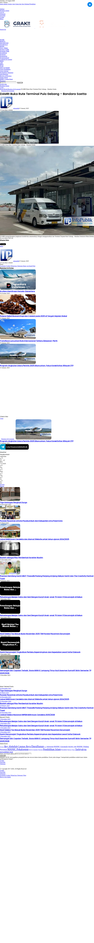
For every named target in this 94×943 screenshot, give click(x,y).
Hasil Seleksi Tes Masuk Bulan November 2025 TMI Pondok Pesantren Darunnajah (35, 634)
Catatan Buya (24, 746)
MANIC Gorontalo (61, 747)
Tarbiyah (79, 749)
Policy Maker (4, 48)
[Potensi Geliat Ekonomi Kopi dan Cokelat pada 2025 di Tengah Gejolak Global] (18, 314)
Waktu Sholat (4, 77)
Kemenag (3, 54)
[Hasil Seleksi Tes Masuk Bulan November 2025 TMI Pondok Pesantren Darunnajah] (10, 631)
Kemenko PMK (4, 51)
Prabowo (69, 749)
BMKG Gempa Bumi (6, 79)
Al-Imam (2, 746)
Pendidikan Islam (52, 749)
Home (2, 39)
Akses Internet (4, 71)
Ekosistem (4, 43)
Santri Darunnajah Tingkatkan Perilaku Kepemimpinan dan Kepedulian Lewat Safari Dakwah (40, 652)
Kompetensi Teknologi (6, 72)
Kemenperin (3, 56)
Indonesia (50, 747)
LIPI (1, 63)
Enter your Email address (7, 754)
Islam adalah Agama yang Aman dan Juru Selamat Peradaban (18, 4)
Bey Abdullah (11, 746)
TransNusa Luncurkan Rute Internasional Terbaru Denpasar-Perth (28, 341)
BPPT (2, 64)
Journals (4, 44)
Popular (2, 484)
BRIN (2, 61)
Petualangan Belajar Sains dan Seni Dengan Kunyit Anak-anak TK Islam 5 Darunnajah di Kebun (41, 597)
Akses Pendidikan (5, 69)
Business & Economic (14, 89)
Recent (2, 486)
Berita (2, 41)
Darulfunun (37, 746)
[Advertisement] (33, 34)
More (2, 46)
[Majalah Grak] (35, 28)
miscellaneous (4, 74)
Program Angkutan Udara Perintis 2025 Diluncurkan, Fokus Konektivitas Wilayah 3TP (36, 365)
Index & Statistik (5, 67)
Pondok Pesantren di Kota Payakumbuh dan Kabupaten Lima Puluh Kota (31, 521)
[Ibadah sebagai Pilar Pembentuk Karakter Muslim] (10, 555)
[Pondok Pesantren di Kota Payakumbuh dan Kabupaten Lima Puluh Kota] (10, 518)
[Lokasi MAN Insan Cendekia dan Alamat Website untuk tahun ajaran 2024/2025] (10, 537)
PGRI (1, 66)
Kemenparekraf (4, 58)
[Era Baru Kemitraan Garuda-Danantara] (18, 289)
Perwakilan (64, 749)
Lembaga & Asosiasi (6, 59)
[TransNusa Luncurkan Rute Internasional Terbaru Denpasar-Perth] (18, 338)
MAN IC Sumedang (33, 749)
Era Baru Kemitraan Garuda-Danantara (17, 291)
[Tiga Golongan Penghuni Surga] (10, 500)
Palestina (40, 749)
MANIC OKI (72, 747)
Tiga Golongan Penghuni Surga (13, 502)
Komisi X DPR (4, 49)
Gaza (45, 746)
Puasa (73, 749)
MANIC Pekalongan (18, 749)
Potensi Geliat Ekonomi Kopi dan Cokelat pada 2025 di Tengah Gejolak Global (33, 316)
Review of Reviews (5, 76)
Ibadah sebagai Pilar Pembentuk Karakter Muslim (21, 557)
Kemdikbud (3, 53)
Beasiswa (3, 81)
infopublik (16, 108)
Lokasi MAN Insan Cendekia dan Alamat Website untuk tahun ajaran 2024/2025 (34, 539)
